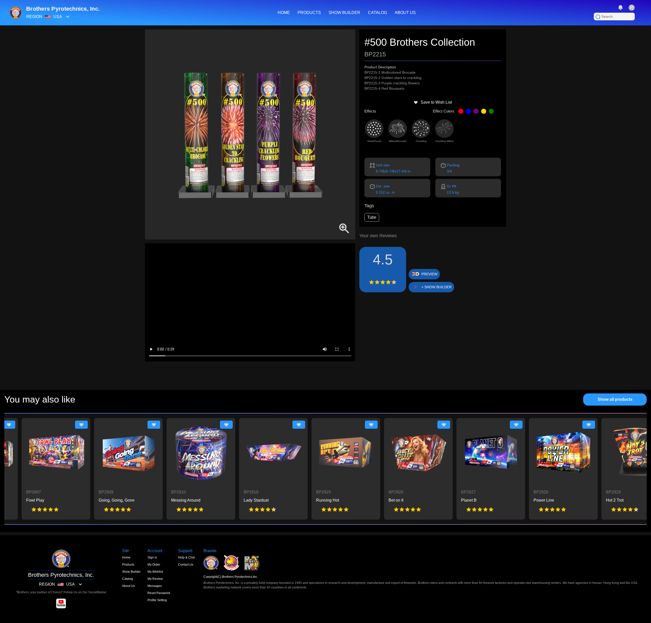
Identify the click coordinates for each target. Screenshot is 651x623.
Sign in (152, 557)
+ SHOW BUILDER (436, 287)
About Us (128, 586)
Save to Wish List (436, 102)
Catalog (127, 579)
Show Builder (131, 571)
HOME (284, 12)
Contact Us (185, 564)
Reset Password (158, 593)
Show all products (615, 399)
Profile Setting (157, 600)
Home (126, 557)
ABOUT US (405, 12)
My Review (155, 579)
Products (128, 564)
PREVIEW (429, 274)
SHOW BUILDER (344, 12)
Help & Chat (186, 557)
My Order (153, 564)
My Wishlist (155, 571)
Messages (154, 586)
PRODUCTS (309, 12)
